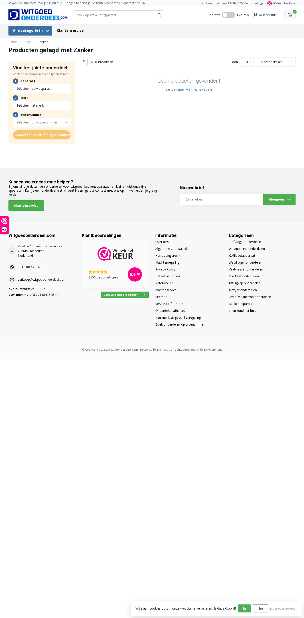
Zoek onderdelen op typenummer (180, 324)
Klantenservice (70, 30)
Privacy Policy (165, 269)
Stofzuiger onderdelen (245, 242)
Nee (260, 608)
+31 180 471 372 (30, 267)
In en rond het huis (242, 310)
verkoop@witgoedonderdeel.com (42, 279)
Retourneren (164, 283)
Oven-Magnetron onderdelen (250, 297)
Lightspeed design (187, 350)
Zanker (43, 42)
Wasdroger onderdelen (245, 262)
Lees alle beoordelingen (121, 294)
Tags (27, 42)
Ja (244, 608)
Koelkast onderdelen (244, 276)
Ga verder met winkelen (188, 89)
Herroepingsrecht (168, 255)
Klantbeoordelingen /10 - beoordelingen (248, 3)
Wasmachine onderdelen (247, 248)
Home (12, 42)
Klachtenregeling (167, 262)
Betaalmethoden (167, 276)
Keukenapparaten (242, 304)
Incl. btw (214, 15)
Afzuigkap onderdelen (244, 283)
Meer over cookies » (283, 608)
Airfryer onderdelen (243, 290)
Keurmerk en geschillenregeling (178, 317)
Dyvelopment (213, 350)
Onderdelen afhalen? (170, 310)
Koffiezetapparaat (242, 255)
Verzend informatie (169, 304)
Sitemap (161, 297)
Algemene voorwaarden (172, 248)
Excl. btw (243, 15)
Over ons (162, 242)
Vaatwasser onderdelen (246, 269)
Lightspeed (164, 350)
